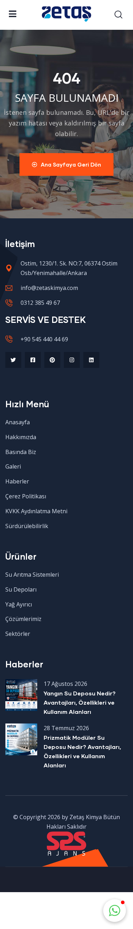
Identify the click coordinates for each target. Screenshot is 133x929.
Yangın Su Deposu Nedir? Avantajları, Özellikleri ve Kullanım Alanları (80, 702)
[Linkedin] (91, 360)
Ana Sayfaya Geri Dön (71, 164)
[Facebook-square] (33, 360)
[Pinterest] (52, 360)
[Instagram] (72, 360)
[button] (114, 910)
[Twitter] (13, 360)
